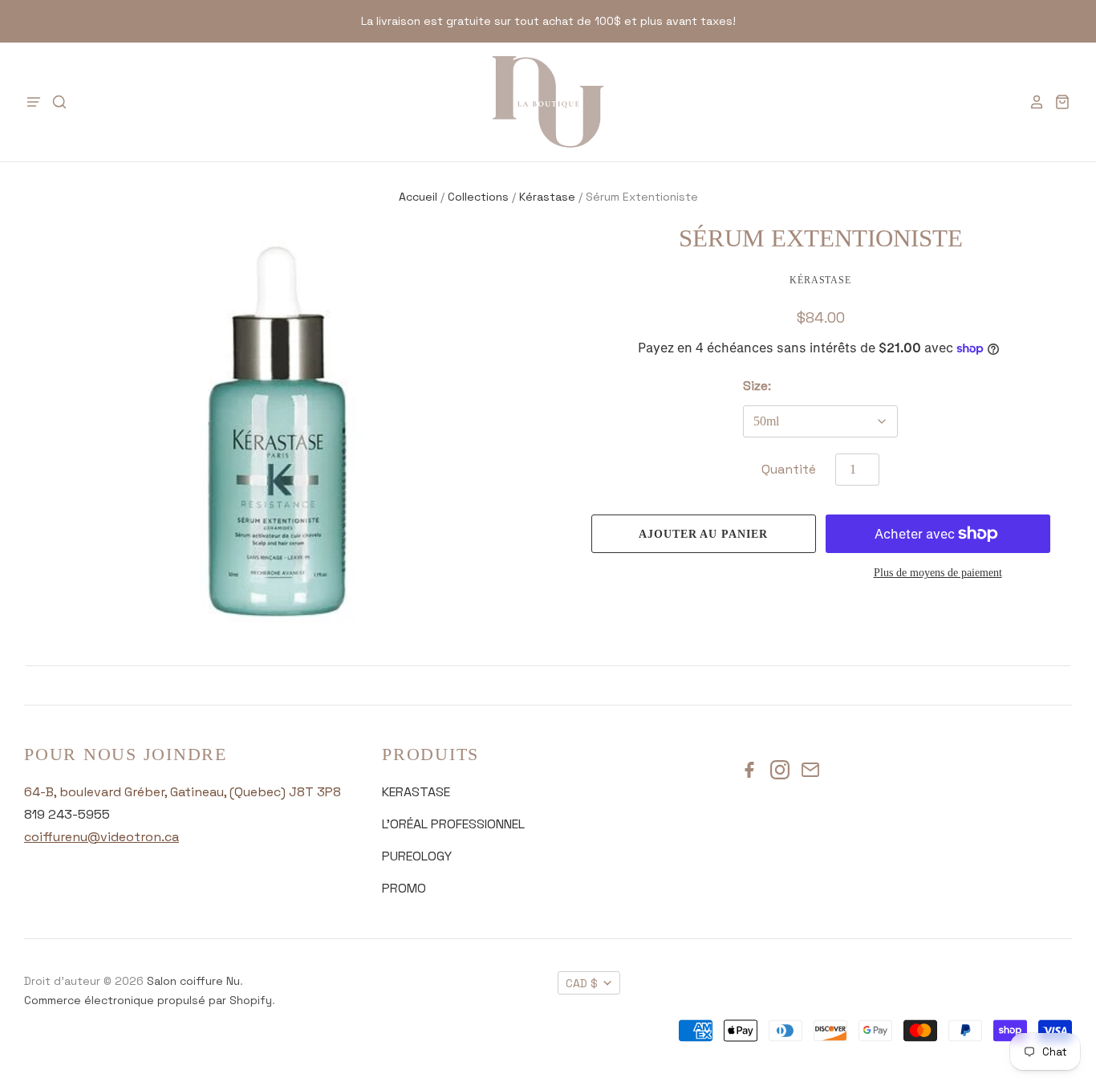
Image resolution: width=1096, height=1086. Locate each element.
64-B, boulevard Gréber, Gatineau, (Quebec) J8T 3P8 (182, 791)
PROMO (404, 888)
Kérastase (547, 196)
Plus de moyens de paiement (938, 573)
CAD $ (582, 983)
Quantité (788, 469)
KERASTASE (416, 791)
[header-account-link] (1032, 102)
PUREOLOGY (417, 856)
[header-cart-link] (1057, 102)
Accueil (418, 196)
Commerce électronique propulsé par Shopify (148, 1000)
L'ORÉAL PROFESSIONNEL (453, 824)
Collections (478, 196)
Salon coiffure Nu (193, 981)
